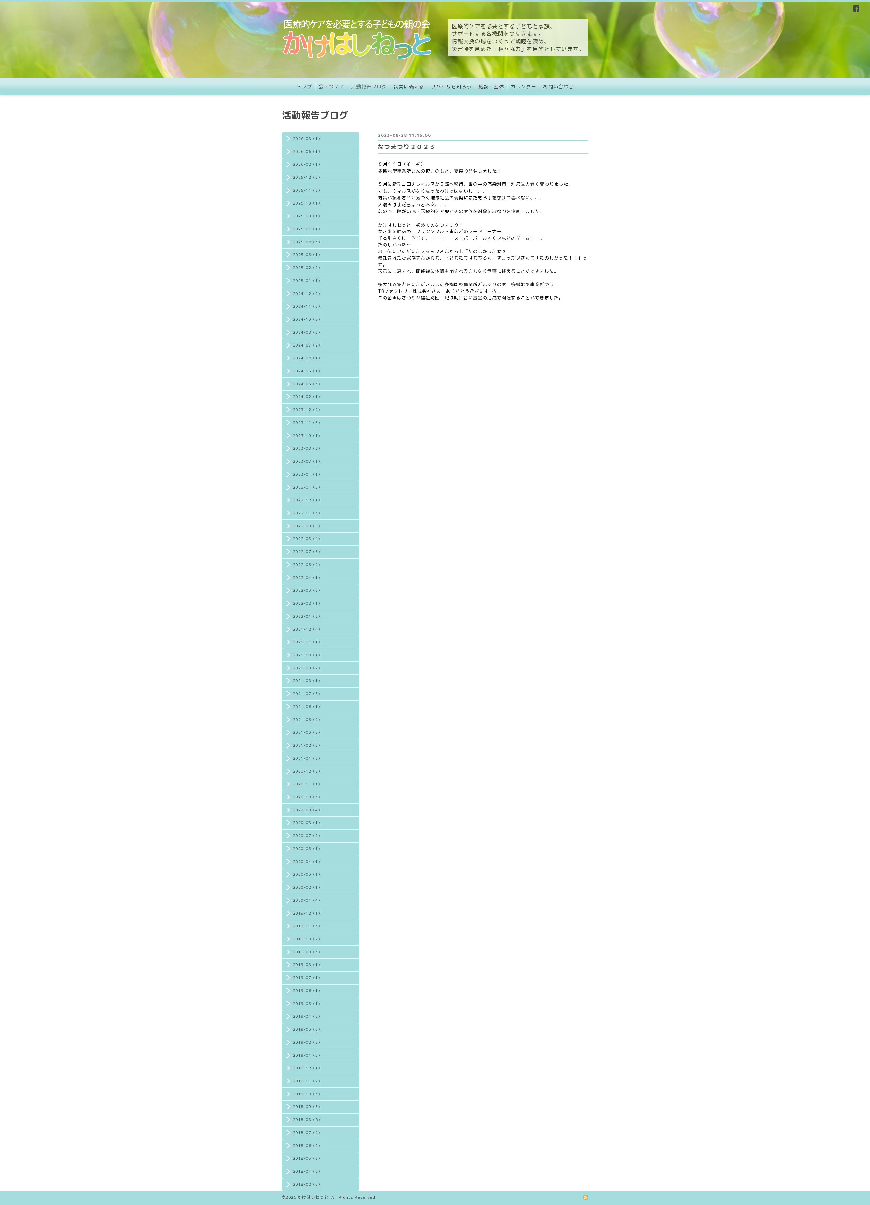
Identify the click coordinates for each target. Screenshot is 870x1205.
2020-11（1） (307, 784)
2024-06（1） (307, 358)
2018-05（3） (307, 1158)
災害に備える (409, 86)
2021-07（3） (307, 693)
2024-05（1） (307, 371)
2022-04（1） (307, 577)
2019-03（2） (307, 1029)
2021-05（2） (307, 719)
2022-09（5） (307, 526)
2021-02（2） (307, 745)
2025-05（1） (307, 255)
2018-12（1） (307, 1068)
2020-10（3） (307, 797)
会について (331, 86)
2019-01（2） (307, 1055)
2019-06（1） (307, 990)
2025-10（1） (307, 203)
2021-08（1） (307, 681)
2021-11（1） (307, 642)
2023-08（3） (307, 448)
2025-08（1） (307, 216)
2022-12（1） (307, 500)
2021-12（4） (307, 629)
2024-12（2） (307, 293)
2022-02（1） (307, 603)
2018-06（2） (307, 1145)
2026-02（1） (307, 164)
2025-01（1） (307, 280)
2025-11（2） (307, 190)
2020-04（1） (307, 861)
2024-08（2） (307, 332)
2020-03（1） (307, 874)
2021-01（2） (307, 758)
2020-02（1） (307, 887)
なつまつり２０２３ (407, 147)
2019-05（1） (307, 1003)
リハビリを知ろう (451, 86)
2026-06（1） (307, 151)
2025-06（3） (307, 242)
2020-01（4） (307, 900)
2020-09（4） (307, 810)
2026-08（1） (307, 138)
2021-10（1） (307, 655)
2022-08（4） (307, 539)
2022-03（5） (307, 590)
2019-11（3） (307, 926)
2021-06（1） (307, 706)
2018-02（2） (307, 1184)
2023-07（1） (307, 461)
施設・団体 (491, 86)
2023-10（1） (307, 435)
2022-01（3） (307, 616)
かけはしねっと (313, 1197)
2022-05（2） (307, 564)
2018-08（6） (307, 1119)
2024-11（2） (307, 306)
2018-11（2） (307, 1081)
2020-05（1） (307, 848)
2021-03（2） (307, 732)
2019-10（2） (307, 939)
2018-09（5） (307, 1107)
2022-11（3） (307, 513)
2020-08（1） (307, 823)
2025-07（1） (307, 229)
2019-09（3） (307, 952)
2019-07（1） (307, 977)
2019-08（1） (307, 965)
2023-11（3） (307, 422)
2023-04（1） (307, 474)
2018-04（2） (307, 1171)
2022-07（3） (307, 551)
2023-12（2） (307, 409)
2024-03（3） (307, 384)
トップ (304, 86)
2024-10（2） (307, 319)
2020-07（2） (307, 835)
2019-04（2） (307, 1016)
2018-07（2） (307, 1132)
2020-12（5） (307, 771)
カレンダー (523, 86)
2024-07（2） (307, 345)
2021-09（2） (307, 668)
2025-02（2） (307, 267)
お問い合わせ (558, 86)
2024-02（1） (307, 397)
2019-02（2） (307, 1042)
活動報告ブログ (369, 86)
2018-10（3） (307, 1094)
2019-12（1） (307, 913)
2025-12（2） (307, 177)
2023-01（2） (307, 487)
